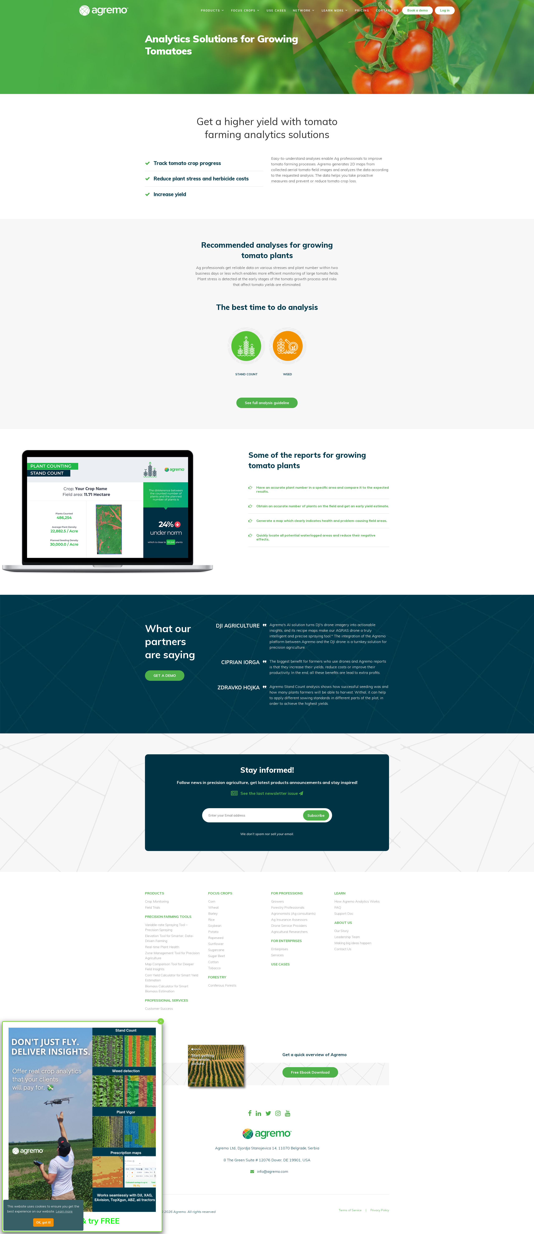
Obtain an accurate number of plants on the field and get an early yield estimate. (322, 506)
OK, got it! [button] (43, 1222)
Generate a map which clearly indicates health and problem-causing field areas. (321, 521)
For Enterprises (286, 941)
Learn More (333, 10)
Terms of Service (350, 1210)
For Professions (287, 893)
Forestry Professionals (287, 907)
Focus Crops (243, 10)
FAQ (337, 907)
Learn (339, 893)
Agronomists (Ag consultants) (293, 913)
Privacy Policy (379, 1210)
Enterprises (279, 949)
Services (277, 955)
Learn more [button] (64, 1211)
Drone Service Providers (289, 925)
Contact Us (387, 10)
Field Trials (152, 907)
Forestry (217, 977)
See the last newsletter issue (269, 793)
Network (302, 10)
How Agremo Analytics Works (357, 901)
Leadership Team (347, 937)
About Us (343, 923)
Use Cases (276, 10)
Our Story (341, 931)
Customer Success (159, 1008)
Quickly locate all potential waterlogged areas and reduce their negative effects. (315, 537)
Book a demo (417, 10)
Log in (445, 10)
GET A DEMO (165, 675)
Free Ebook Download (310, 1072)
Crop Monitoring (157, 901)
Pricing (362, 10)
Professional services (166, 1000)
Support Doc (343, 913)
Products (210, 10)
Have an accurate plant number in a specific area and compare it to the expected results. (322, 489)
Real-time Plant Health (162, 947)
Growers (277, 901)
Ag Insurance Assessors (289, 919)
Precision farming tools (168, 916)
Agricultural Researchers (289, 932)
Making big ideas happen (352, 943)
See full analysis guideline (267, 403)
